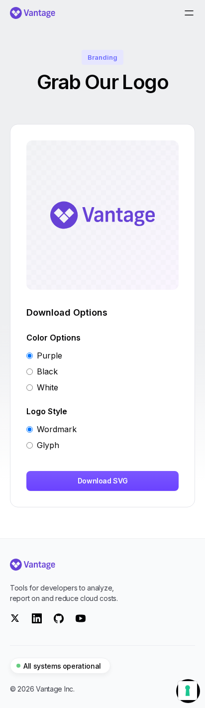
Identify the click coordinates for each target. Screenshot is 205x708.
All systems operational (62, 666)
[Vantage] (102, 565)
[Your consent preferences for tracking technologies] (187, 690)
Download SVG (103, 480)
